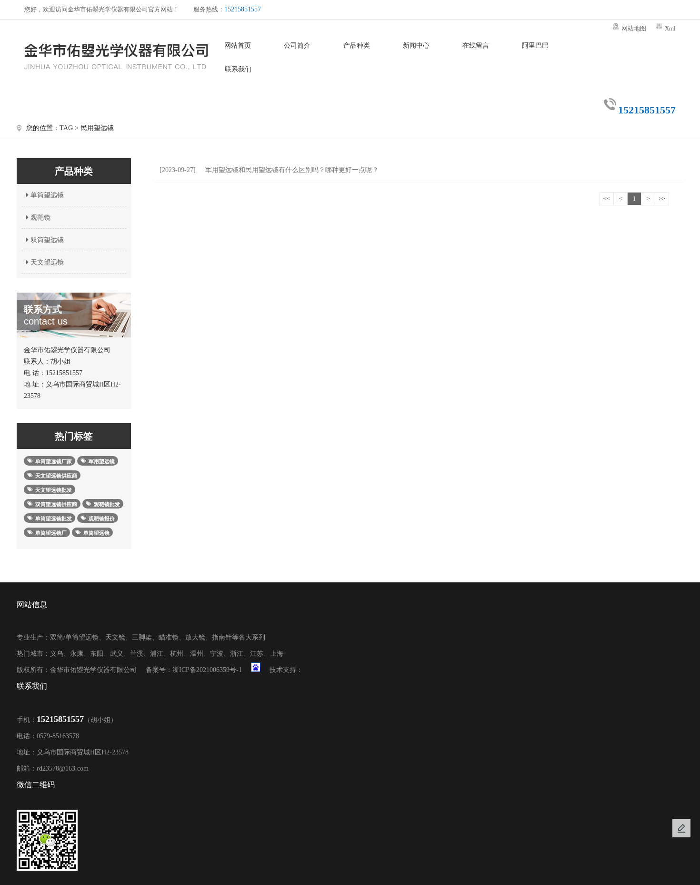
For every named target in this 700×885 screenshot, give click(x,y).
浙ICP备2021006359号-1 (207, 669)
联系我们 (238, 69)
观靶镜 (39, 217)
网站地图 (633, 28)
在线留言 (475, 45)
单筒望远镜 (46, 195)
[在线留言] (681, 828)
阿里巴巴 (535, 45)
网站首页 (237, 45)
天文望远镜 (46, 262)
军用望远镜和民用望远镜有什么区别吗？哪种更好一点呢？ (269, 169)
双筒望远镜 (46, 240)
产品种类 (356, 45)
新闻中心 (416, 45)
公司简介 (297, 45)
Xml (670, 28)
